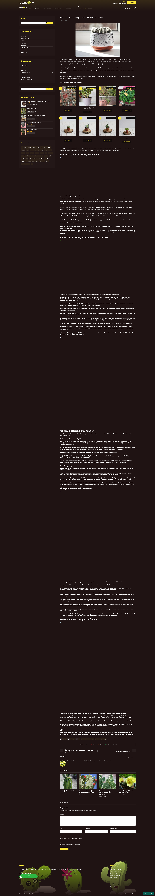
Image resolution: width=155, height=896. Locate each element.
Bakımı (32, 150)
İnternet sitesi (113, 828)
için (27, 155)
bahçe (49, 147)
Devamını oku (128, 110)
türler (40, 161)
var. (43, 161)
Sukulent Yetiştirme (26, 41)
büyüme (23, 153)
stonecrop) (35, 158)
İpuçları (28, 164)
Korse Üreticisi (113, 886)
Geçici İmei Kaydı (113, 888)
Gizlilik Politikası (113, 877)
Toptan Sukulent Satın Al (115, 879)
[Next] (134, 770)
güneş (82, 739)
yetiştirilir (23, 164)
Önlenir (101, 739)
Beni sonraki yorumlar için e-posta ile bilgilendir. (72, 838)
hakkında (23, 155)
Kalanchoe (40, 155)
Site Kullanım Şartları (114, 873)
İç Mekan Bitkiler (25, 45)
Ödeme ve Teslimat (114, 871)
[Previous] (132, 770)
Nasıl (93, 739)
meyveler (46, 155)
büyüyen (32, 153)
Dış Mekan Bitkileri (26, 75)
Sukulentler (24, 68)
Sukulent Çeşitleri (31, 161)
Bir (79, 739)
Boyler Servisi (113, 885)
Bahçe (23, 50)
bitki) (42, 150)
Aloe (38, 147)
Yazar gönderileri (129, 757)
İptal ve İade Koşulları (115, 875)
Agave (34, 147)
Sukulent (64, 739)
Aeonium (29, 147)
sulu (36, 161)
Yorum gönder (64, 848)
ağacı (45, 147)
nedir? (27, 158)
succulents (41, 158)
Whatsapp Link (113, 883)
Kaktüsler (72, 739)
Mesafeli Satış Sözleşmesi (115, 869)
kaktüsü (35, 155)
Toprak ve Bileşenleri (27, 79)
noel (30, 158)
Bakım (28, 150)
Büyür (28, 153)
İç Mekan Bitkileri (26, 72)
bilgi (35, 150)
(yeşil (25, 147)
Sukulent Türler (83, 794)
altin (41, 147)
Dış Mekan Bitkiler (26, 47)
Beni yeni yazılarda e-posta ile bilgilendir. (70, 844)
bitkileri (46, 150)
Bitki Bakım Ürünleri (26, 77)
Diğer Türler (25, 52)
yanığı (105, 739)
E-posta (87, 828)
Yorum (62, 814)
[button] (134, 8)
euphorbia (50, 153)
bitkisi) (50, 150)
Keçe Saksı (112, 881)
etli (46, 153)
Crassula (36, 153)
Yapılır (47, 161)
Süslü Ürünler (25, 65)
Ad (61, 828)
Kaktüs (86, 739)
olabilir (96, 739)
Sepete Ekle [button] (68, 110)
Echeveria (42, 153)
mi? (89, 739)
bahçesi (23, 150)
